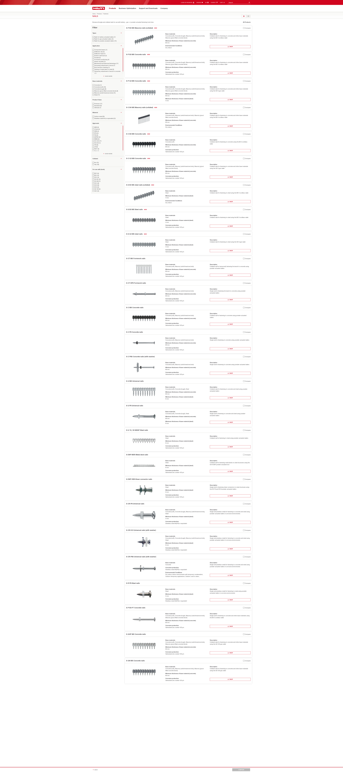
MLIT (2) (96, 149)
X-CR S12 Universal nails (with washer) (141, 530)
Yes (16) (96, 164)
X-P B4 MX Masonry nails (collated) (139, 28)
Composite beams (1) (100, 49)
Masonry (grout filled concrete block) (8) (106, 91)
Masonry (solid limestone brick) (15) (104, 93)
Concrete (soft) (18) (100, 87)
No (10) (96, 162)
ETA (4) (96, 133)
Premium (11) (98, 103)
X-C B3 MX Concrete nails (136, 134)
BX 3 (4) (96, 173)
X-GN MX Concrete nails (135, 661)
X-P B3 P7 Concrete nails (135, 608)
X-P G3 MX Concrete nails (136, 81)
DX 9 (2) (96, 187)
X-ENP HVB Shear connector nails (139, 479)
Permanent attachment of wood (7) (104, 65)
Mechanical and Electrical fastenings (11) (106, 63)
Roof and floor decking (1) (102, 67)
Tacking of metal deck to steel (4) (104, 69)
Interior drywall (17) (100, 61)
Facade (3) (97, 57)
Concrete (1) (98, 85)
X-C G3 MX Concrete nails (136, 158)
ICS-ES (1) (97, 143)
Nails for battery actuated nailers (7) (104, 37)
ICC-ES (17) (97, 141)
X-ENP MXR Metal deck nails (137, 455)
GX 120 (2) (97, 189)
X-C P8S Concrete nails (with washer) (140, 357)
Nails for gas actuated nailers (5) (103, 39)
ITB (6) (96, 145)
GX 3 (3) (96, 191)
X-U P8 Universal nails (134, 406)
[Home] (98, 8)
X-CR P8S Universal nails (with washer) (141, 557)
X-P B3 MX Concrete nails (136, 54)
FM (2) (96, 135)
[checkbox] (247, 27)
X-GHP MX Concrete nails (136, 634)
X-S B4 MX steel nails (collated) (138, 185)
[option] (244, 16)
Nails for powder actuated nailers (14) (105, 41)
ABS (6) (96, 127)
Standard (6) (98, 105)
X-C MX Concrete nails (134, 307)
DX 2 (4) (96, 177)
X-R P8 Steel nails (133, 583)
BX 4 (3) (96, 175)
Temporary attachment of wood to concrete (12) (107, 72)
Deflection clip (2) (99, 51)
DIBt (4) (96, 131)
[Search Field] (249, 2)
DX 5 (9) (96, 183)
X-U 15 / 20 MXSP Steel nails (137, 430)
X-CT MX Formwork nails (135, 258)
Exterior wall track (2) (100, 55)
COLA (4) (97, 129)
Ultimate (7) (97, 107)
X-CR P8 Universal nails (135, 504)
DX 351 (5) (97, 179)
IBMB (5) (96, 139)
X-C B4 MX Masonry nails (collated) (139, 107)
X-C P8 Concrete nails (134, 332)
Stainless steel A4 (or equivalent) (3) (104, 118)
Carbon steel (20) (99, 116)
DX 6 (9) (96, 185)
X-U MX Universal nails (135, 381)
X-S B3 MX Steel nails (134, 209)
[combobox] (239, 2)
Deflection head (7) (99, 53)
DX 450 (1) (97, 181)
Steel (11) (97, 95)
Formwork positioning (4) (101, 59)
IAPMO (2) (97, 137)
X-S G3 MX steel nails (134, 234)
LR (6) (96, 147)
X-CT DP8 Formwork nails (136, 283)
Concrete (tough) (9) (100, 89)
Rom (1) (96, 151)
